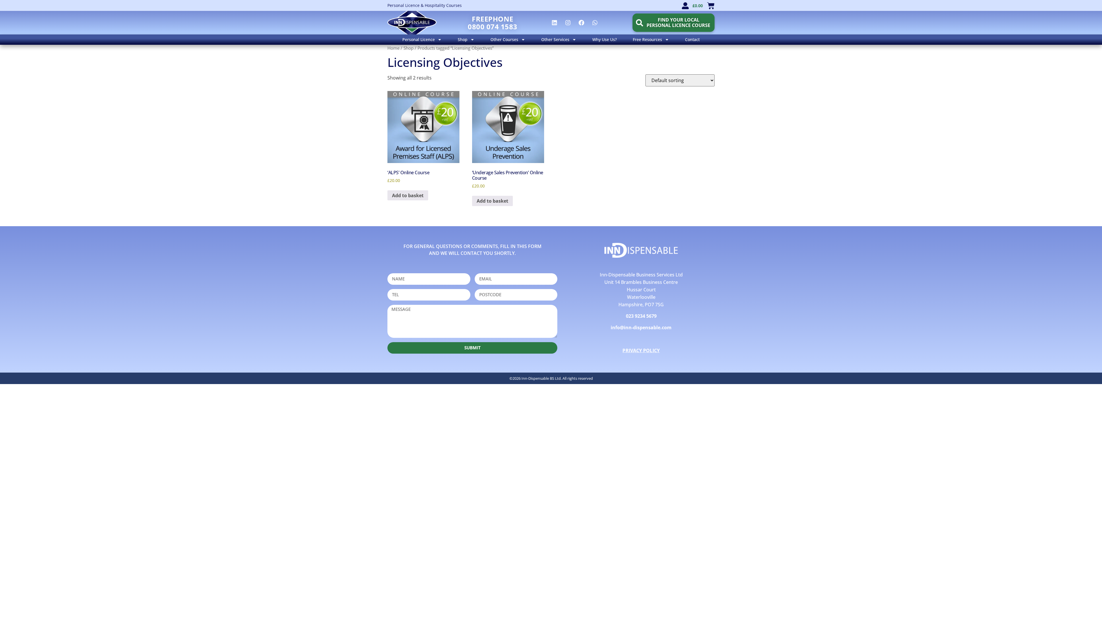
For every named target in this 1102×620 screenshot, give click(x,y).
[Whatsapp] (595, 22)
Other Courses (504, 39)
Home (393, 48)
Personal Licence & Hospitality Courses (424, 5)
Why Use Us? (604, 39)
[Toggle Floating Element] (1081, 605)
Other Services (555, 39)
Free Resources (647, 39)
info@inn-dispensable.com (641, 327)
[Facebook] (581, 22)
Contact (692, 39)
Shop (462, 39)
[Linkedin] (554, 22)
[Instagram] (568, 22)
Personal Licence (418, 39)
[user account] (685, 5)
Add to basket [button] (408, 195)
